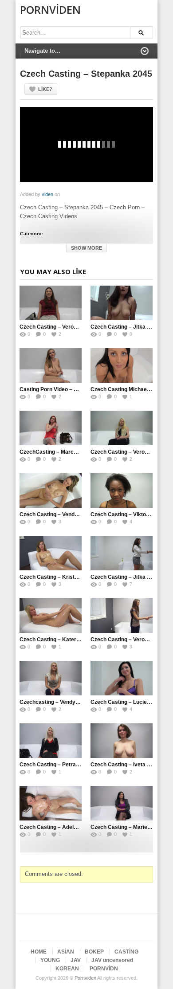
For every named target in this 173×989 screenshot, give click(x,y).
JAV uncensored (112, 960)
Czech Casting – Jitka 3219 (124, 327)
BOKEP (94, 952)
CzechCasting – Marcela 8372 (57, 452)
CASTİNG (126, 952)
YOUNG (50, 960)
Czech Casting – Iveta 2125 (124, 764)
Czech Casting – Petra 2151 (55, 764)
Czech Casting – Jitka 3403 (124, 577)
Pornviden (50, 9)
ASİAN (65, 952)
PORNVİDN (104, 968)
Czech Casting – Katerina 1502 (59, 639)
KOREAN (67, 968)
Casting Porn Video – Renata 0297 (63, 389)
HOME (39, 952)
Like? (45, 89)
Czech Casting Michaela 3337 (127, 389)
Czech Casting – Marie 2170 (125, 827)
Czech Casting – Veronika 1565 (129, 639)
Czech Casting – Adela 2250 (55, 827)
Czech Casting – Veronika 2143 (129, 452)
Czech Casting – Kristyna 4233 (59, 577)
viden (47, 194)
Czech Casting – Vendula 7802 (58, 514)
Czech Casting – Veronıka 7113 (59, 327)
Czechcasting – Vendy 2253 (54, 702)
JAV (76, 960)
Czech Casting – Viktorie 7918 (128, 514)
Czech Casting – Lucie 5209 (125, 702)
